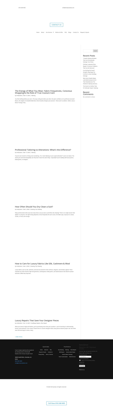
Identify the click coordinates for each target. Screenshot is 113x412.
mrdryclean (19, 95)
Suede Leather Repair (70, 352)
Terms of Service (49, 354)
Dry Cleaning (38, 209)
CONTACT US (56, 25)
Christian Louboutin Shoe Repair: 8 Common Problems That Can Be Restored (90, 66)
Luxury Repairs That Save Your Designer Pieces (37, 320)
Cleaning (32, 209)
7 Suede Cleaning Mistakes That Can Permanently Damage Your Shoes (89, 60)
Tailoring (33, 95)
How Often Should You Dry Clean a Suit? (34, 206)
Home (37, 32)
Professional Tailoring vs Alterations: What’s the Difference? (43, 149)
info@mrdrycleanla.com (21, 363)
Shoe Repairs (73, 349)
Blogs (69, 32)
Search (95, 51)
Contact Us (76, 32)
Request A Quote (84, 32)
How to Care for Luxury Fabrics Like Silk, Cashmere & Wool (42, 263)
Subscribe (82, 366)
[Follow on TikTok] (83, 373)
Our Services (49, 32)
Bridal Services (72, 356)
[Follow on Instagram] (80, 373)
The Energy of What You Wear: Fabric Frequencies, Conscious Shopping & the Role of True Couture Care (43, 91)
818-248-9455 (18, 361)
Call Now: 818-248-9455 (56, 403)
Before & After (59, 32)
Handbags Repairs (35, 323)
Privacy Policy (41, 354)
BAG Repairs (61, 352)
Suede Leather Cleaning (67, 354)
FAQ (65, 32)
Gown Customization (63, 356)
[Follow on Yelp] (86, 373)
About (42, 32)
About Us (46, 349)
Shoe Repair (44, 323)
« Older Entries (18, 336)
